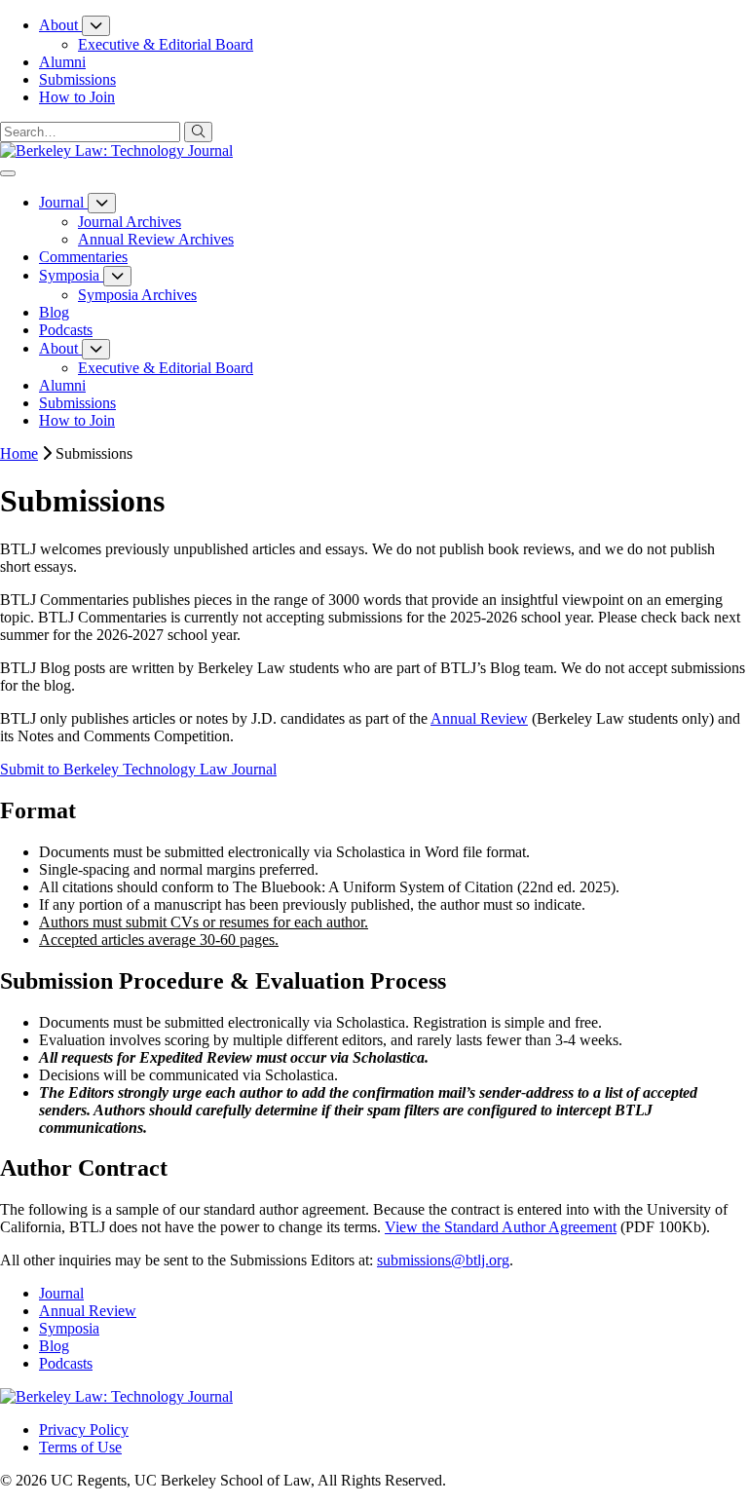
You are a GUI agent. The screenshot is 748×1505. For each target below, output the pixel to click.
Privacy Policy (84, 1429)
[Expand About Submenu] (96, 26)
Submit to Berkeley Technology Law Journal (138, 769)
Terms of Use (80, 1447)
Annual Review (479, 718)
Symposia (69, 1328)
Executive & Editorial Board (165, 44)
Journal (61, 1293)
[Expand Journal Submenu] (102, 203)
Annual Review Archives (156, 239)
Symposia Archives (137, 294)
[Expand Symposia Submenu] (117, 276)
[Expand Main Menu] (8, 173)
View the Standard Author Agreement (501, 1227)
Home (19, 453)
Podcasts (66, 1363)
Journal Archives (129, 221)
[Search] (198, 132)
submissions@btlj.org (443, 1260)
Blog (54, 1345)
